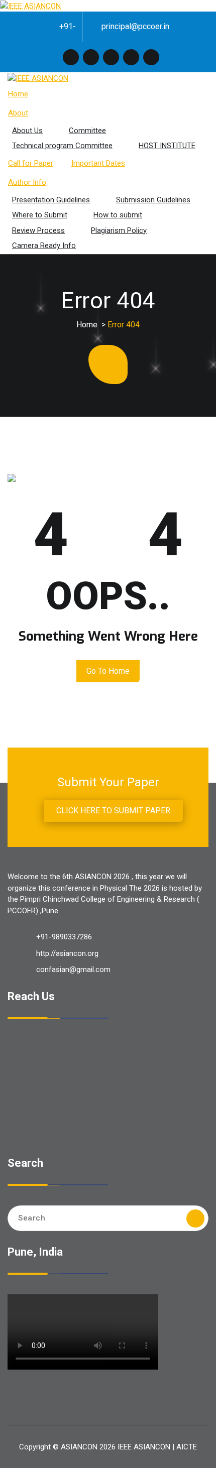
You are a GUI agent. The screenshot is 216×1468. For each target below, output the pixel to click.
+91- (67, 26)
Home (18, 93)
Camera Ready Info (44, 245)
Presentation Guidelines (51, 199)
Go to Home (108, 671)
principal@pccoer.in (135, 26)
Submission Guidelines (153, 199)
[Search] (195, 1218)
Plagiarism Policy (119, 230)
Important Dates (98, 163)
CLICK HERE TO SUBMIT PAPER (113, 810)
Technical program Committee (62, 145)
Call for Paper (30, 163)
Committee (87, 130)
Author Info (27, 182)
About (18, 112)
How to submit (117, 214)
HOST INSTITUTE (167, 145)
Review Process (38, 230)
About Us (27, 130)
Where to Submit (39, 214)
